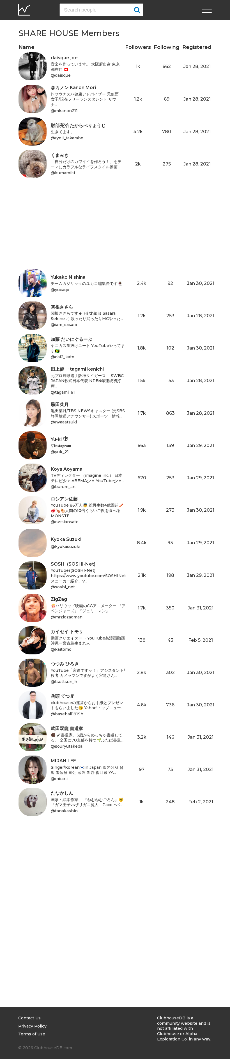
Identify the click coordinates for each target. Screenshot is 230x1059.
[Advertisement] (115, 230)
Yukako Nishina (68, 277)
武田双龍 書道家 (67, 728)
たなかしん (62, 793)
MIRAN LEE (63, 760)
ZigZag (59, 599)
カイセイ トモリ (67, 631)
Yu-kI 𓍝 (59, 439)
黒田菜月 (60, 404)
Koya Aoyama (66, 469)
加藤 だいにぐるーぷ (71, 339)
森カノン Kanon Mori (73, 87)
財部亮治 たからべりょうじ (78, 125)
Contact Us (29, 1018)
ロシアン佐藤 (64, 499)
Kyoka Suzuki (66, 539)
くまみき (60, 155)
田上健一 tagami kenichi (77, 369)
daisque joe (64, 57)
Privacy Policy (32, 1026)
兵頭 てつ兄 (62, 696)
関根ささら (62, 307)
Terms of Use (31, 1034)
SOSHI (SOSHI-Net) (73, 564)
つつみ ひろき (65, 663)
